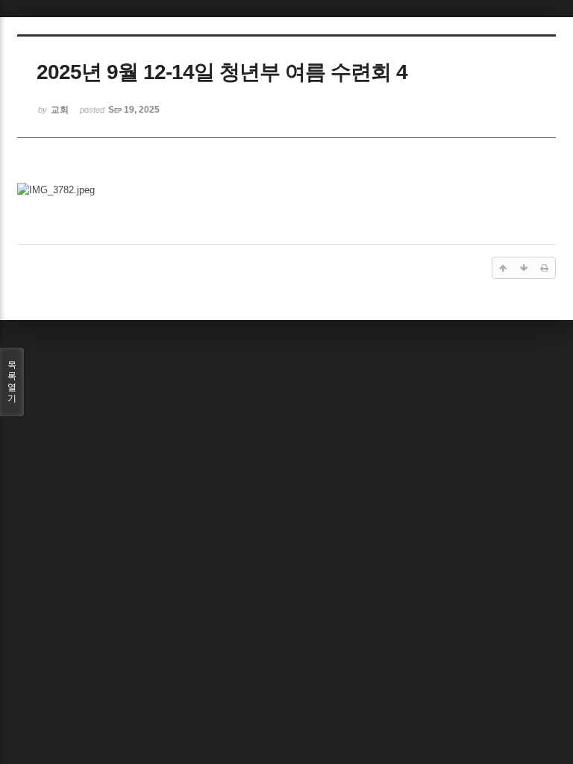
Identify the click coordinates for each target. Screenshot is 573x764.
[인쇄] (544, 267)
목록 (11, 382)
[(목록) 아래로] (523, 267)
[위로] (502, 267)
